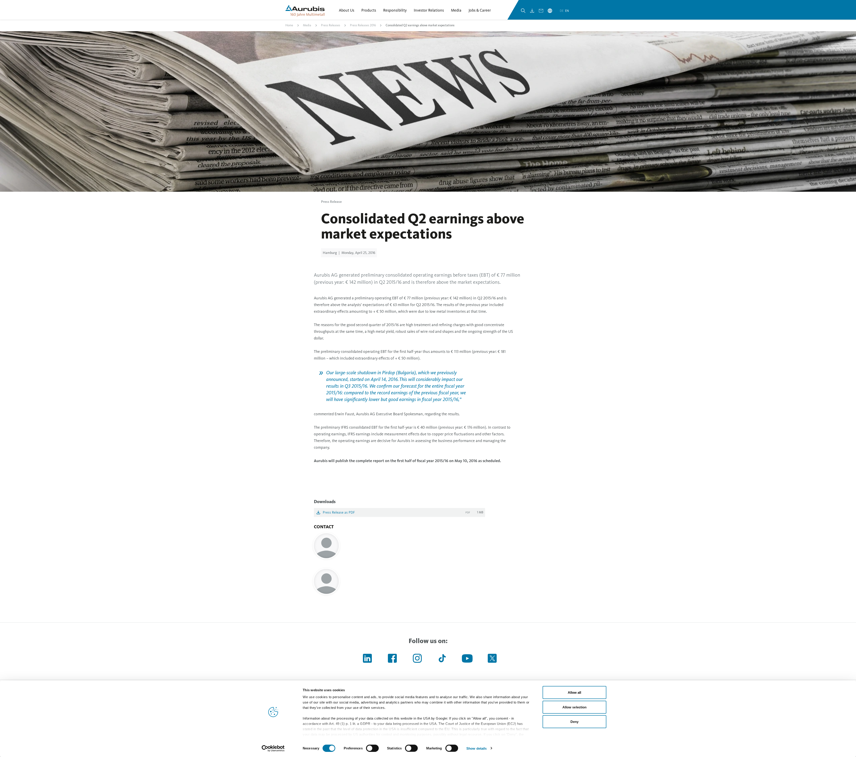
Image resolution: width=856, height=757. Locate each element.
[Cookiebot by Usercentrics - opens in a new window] (273, 748)
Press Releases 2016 (363, 25)
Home (289, 25)
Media (307, 25)
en (567, 11)
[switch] (372, 748)
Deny (574, 722)
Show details (476, 748)
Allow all (574, 692)
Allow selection (574, 707)
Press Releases (330, 25)
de (562, 11)
